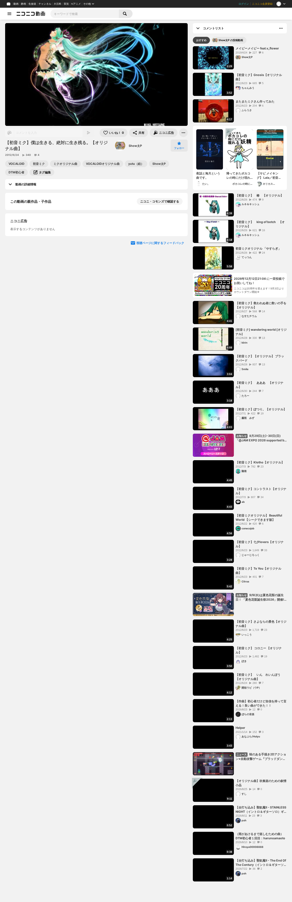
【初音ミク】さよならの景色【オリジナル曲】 (261, 624)
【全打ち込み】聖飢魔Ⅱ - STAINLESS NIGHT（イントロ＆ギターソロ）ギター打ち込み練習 (261, 809)
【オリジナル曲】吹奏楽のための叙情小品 (261, 783)
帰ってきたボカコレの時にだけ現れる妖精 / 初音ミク (238, 175)
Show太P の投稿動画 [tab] (230, 40)
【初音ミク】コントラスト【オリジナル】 (261, 491)
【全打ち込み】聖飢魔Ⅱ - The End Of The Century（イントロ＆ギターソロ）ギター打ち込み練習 (261, 863)
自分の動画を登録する (35, 245)
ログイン (244, 4)
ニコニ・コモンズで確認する (159, 201)
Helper (240, 727)
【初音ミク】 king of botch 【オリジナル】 (260, 224)
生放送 (32, 4)
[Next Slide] (179, 285)
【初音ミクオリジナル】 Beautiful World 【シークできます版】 (259, 517)
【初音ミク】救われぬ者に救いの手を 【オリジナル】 (261, 305)
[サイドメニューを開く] (9, 13)
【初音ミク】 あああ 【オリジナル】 (259, 385)
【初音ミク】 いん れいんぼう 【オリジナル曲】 (259, 677)
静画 (23, 4)
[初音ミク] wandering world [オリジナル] (261, 332)
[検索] (126, 13)
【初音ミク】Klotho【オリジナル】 (260, 462)
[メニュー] (183, 132)
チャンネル (44, 4)
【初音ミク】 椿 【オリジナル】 (259, 195)
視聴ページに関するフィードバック (160, 326)
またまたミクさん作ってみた (255, 101)
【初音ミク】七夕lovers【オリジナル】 (260, 544)
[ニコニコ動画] (30, 14)
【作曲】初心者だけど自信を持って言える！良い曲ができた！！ (261, 703)
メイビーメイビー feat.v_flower (257, 48)
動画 (16, 4)
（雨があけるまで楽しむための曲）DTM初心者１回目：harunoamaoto (260, 836)
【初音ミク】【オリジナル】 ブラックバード (260, 358)
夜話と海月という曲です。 (208, 175)
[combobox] (84, 13)
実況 (66, 4)
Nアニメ (76, 4)
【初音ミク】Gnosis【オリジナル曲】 (259, 77)
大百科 (57, 4)
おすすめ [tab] (201, 40)
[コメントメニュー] (281, 28)
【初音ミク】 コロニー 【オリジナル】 (259, 650)
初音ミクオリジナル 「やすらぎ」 (258, 248)
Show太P (135, 145)
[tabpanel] (240, 463)
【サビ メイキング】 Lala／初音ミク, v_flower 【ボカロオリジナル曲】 (270, 175)
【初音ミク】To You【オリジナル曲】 (258, 571)
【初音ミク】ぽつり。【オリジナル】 (261, 409)
